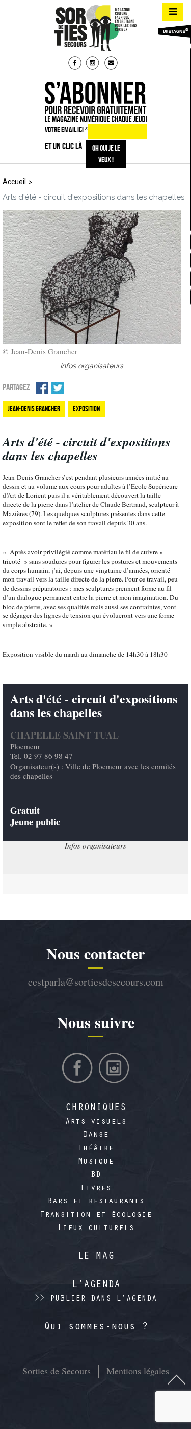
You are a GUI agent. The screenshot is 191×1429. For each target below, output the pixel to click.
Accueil (14, 181)
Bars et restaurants (95, 1202)
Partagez (16, 387)
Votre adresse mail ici (98, 1374)
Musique (96, 1162)
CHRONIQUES (95, 1109)
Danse (95, 1135)
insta (93, 64)
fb (76, 64)
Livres (95, 1189)
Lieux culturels (96, 1228)
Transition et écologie (96, 1215)
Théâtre (96, 1149)
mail (112, 64)
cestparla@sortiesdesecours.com (95, 982)
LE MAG (95, 1257)
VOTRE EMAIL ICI (66, 129)
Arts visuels (95, 1122)
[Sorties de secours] (96, 28)
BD (96, 1175)
